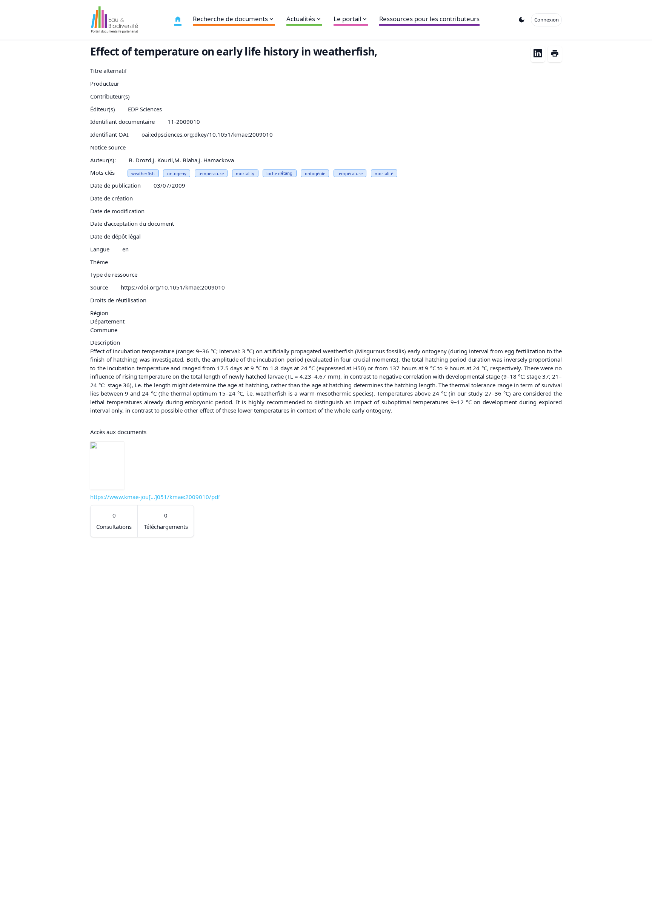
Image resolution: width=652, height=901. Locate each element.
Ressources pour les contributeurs (429, 18)
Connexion (546, 19)
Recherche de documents (230, 18)
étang (286, 173)
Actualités (300, 18)
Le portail (347, 18)
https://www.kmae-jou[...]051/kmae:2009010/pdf (155, 497)
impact (363, 402)
